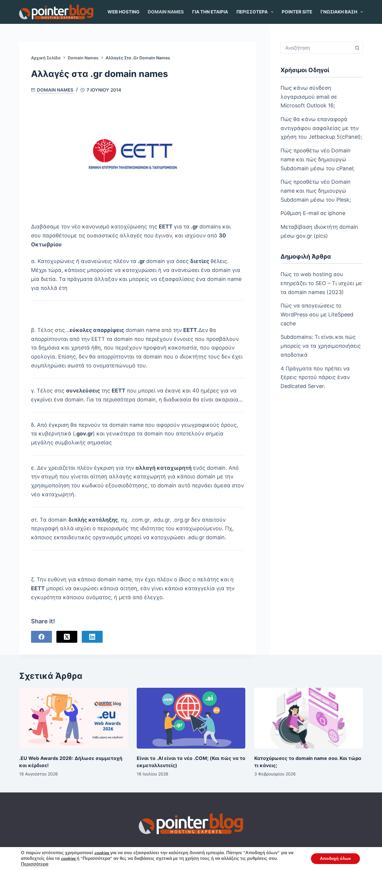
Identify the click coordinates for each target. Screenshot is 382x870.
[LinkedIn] (92, 637)
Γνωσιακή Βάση (339, 12)
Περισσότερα (252, 12)
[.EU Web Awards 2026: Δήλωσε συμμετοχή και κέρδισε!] (73, 718)
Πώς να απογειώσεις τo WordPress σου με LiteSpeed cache (317, 314)
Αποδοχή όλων (335, 858)
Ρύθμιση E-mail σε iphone (313, 213)
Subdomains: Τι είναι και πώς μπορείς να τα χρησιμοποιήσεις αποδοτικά (321, 346)
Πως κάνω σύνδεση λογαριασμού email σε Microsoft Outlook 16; (309, 97)
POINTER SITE (297, 12)
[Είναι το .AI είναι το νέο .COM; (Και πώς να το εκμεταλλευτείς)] (191, 718)
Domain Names (166, 12)
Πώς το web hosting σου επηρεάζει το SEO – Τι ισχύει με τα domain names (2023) (321, 283)
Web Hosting (123, 12)
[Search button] (357, 47)
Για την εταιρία (210, 12)
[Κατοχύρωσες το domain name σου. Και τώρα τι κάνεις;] (308, 718)
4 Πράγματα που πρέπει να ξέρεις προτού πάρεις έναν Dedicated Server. (315, 377)
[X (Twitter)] (66, 637)
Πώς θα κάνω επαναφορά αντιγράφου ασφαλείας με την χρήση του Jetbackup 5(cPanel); (321, 128)
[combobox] (316, 48)
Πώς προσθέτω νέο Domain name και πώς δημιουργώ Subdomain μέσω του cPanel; (318, 159)
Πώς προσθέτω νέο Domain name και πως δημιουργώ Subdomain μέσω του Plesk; (316, 191)
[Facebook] (41, 637)
